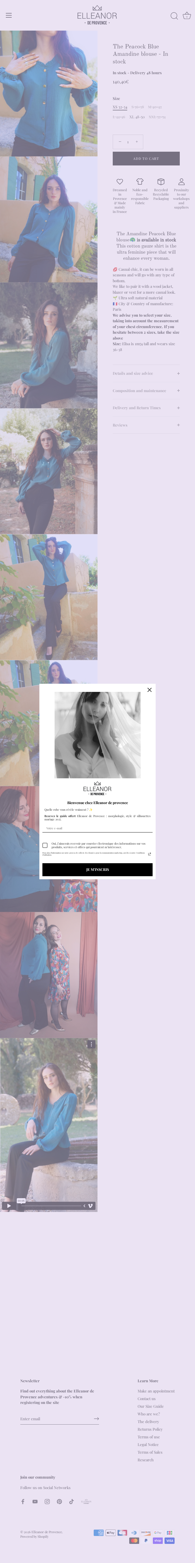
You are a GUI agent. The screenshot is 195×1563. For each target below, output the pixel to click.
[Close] (149, 690)
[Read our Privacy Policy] (150, 854)
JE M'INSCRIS (97, 869)
